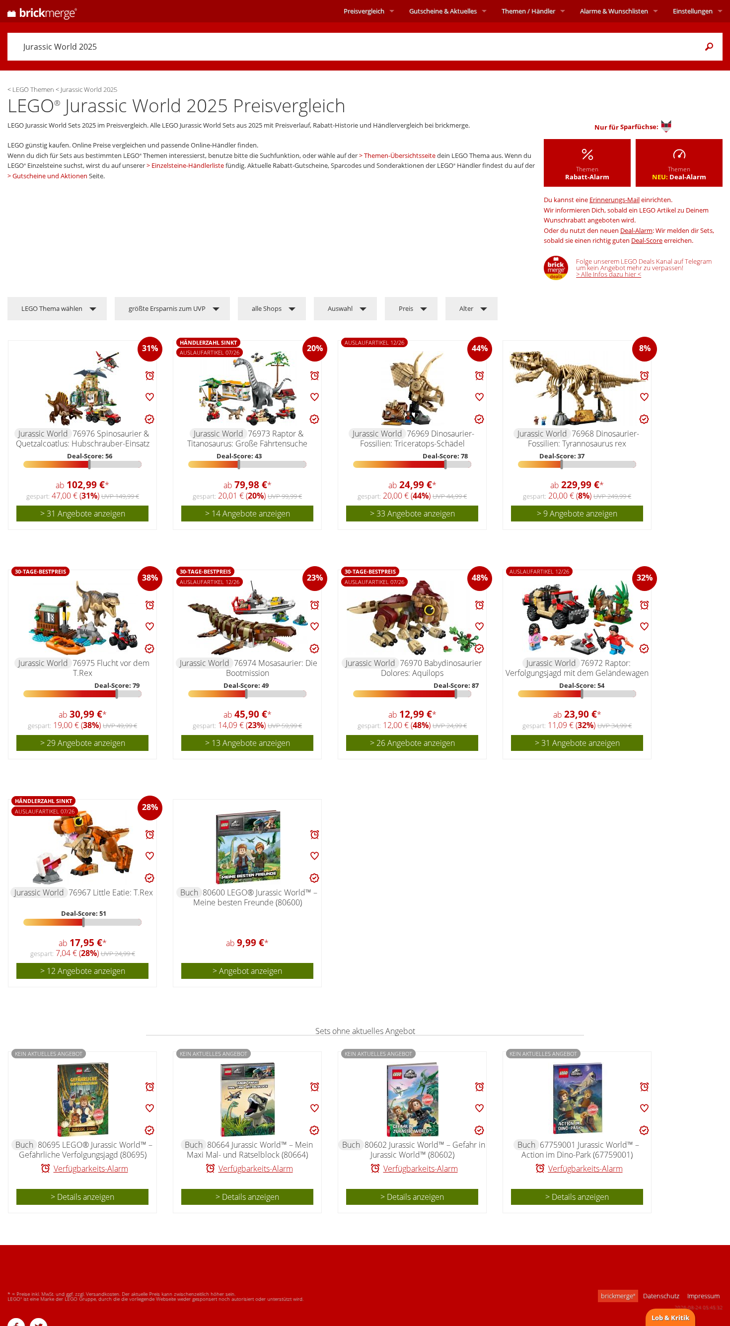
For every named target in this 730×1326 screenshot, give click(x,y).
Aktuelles (443, 10)
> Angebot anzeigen (247, 970)
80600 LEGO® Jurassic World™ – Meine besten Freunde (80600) (255, 897)
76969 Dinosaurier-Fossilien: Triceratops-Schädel (417, 438)
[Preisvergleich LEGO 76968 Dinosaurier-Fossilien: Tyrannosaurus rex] (578, 388)
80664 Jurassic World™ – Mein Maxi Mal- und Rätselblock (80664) (250, 1149)
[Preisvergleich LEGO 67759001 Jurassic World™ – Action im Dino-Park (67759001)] (577, 1099)
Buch (189, 892)
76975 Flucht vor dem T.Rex (111, 668)
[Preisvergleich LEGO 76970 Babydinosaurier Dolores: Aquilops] (413, 618)
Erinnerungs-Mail (614, 199)
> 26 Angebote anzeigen (412, 742)
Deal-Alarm (636, 230)
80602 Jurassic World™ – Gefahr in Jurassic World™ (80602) (425, 1149)
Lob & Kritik (670, 1317)
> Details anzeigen (82, 1196)
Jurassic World (43, 433)
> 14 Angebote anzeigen (247, 513)
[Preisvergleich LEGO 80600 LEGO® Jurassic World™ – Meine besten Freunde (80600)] (248, 847)
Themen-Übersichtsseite (400, 155)
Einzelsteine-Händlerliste (187, 165)
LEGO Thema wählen (51, 308)
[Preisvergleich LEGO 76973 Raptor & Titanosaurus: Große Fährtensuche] (247, 388)
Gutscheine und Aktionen (49, 175)
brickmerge (618, 1295)
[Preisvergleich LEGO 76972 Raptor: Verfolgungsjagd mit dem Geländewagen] (578, 618)
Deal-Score (646, 240)
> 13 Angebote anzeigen (247, 742)
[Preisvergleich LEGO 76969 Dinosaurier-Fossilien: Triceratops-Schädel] (412, 388)
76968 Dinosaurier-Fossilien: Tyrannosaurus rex (583, 438)
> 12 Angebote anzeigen (82, 970)
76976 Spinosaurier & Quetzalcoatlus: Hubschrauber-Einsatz (82, 438)
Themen (528, 10)
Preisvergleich (364, 10)
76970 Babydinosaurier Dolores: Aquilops (431, 668)
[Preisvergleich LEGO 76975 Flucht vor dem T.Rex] (83, 618)
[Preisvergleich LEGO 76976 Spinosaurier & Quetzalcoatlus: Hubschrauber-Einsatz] (83, 388)
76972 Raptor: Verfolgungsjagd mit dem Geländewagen (577, 668)
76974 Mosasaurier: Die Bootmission (272, 668)
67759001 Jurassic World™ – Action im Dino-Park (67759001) (580, 1149)
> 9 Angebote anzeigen (577, 513)
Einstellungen (693, 10)
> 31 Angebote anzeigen (82, 513)
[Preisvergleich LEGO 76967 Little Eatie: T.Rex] (83, 847)
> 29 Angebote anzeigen (82, 742)
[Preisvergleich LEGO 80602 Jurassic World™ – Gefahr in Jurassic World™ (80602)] (412, 1099)
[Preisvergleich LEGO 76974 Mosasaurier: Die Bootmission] (248, 618)
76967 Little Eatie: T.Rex (111, 892)
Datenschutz (661, 1295)
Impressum (703, 1295)
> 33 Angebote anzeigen (412, 513)
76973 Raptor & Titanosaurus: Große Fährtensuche (247, 438)
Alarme (614, 10)
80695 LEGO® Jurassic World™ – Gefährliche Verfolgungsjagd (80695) (85, 1149)
